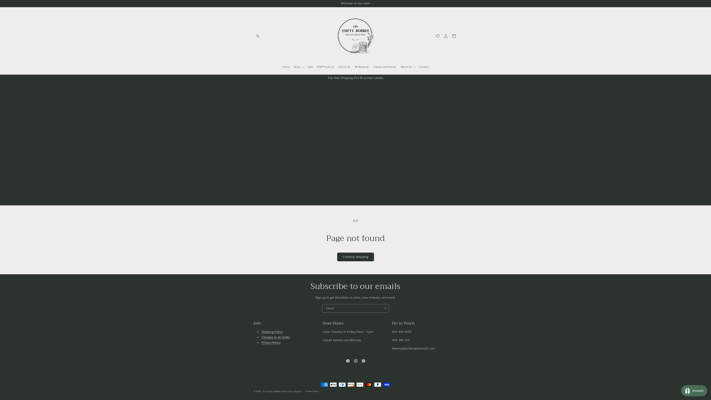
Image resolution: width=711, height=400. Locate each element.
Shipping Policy (272, 332)
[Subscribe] (384, 308)
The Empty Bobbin (272, 391)
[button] (258, 36)
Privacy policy (312, 391)
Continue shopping (355, 257)
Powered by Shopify (291, 391)
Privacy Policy (271, 342)
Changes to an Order (275, 337)
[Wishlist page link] (438, 36)
